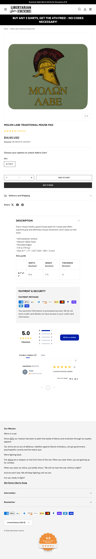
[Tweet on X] (12, 204)
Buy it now (48, 185)
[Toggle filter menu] (75, 360)
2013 (12, 438)
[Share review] (74, 367)
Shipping (7, 142)
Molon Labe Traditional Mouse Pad (22, 29)
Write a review (69, 337)
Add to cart (64, 177)
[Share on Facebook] (17, 204)
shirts (10, 459)
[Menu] (5, 9)
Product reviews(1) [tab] (27, 355)
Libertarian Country (17, 531)
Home (6, 29)
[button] (90, 9)
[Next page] (54, 387)
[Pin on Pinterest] (22, 204)
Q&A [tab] (43, 355)
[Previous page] (42, 387)
